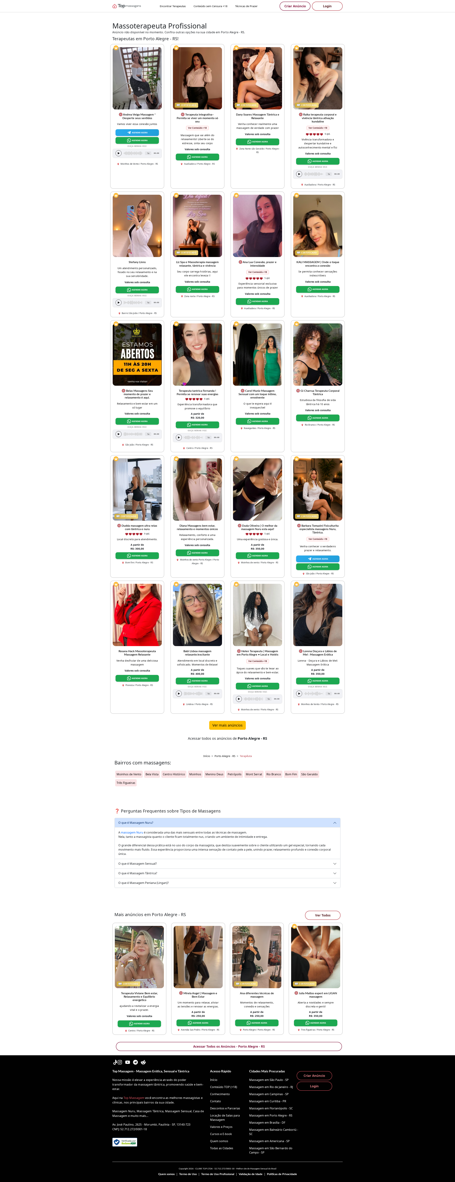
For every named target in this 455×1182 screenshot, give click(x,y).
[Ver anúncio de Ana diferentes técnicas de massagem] (256, 957)
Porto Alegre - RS (225, 756)
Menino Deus (214, 774)
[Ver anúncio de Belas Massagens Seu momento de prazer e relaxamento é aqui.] (137, 354)
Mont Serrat (254, 774)
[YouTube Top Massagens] (127, 1061)
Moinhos (195, 774)
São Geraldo (309, 774)
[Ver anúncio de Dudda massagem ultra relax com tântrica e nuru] (137, 489)
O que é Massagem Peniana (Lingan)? (143, 883)
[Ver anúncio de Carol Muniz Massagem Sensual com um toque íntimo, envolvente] (257, 354)
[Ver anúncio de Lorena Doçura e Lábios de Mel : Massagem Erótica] (317, 615)
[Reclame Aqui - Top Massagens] (124, 1142)
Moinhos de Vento (129, 774)
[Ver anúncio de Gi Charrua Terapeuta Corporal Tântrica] (317, 354)
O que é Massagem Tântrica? (137, 873)
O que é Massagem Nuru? (135, 823)
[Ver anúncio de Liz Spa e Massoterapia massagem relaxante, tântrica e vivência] (197, 226)
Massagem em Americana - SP (269, 1141)
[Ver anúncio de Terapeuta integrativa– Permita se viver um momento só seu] (197, 78)
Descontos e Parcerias (225, 1108)
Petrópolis (235, 774)
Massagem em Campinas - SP (269, 1094)
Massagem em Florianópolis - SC (271, 1108)
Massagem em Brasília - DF (267, 1123)
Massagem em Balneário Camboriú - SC (273, 1132)
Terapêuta (246, 756)
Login (327, 6)
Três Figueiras (126, 783)
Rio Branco (273, 774)
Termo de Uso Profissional (217, 1174)
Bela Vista (152, 774)
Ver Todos (323, 915)
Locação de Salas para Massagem (225, 1117)
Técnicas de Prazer (246, 6)
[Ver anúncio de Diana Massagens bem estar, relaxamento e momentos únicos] (197, 489)
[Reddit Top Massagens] (143, 1061)
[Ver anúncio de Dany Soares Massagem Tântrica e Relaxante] (257, 78)
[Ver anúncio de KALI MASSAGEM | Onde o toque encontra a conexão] (317, 226)
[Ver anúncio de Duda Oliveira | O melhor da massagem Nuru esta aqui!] (257, 489)
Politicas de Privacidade (282, 1174)
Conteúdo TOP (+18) (223, 1087)
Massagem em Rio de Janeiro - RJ (271, 1087)
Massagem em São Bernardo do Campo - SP (270, 1150)
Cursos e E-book (221, 1134)
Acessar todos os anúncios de (227, 738)
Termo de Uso (188, 1174)
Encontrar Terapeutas (173, 6)
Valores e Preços (221, 1127)
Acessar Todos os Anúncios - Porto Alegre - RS (229, 1046)
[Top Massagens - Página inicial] (131, 6)
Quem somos (219, 1141)
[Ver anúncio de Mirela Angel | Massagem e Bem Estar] (198, 957)
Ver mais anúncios (227, 725)
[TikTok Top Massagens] (114, 1061)
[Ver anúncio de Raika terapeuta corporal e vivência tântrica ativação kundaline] (317, 78)
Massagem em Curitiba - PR (267, 1101)
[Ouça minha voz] (119, 153)
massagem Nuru (132, 832)
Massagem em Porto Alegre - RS (270, 1115)
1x (148, 153)
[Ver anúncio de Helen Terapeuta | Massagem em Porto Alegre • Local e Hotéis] (257, 615)
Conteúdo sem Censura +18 (211, 6)
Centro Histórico (174, 774)
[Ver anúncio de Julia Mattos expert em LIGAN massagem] (315, 957)
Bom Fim (291, 774)
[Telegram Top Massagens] (135, 1061)
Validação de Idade (251, 1174)
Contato (215, 1101)
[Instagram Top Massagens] (119, 1061)
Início (206, 756)
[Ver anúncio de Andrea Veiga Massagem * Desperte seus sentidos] (137, 78)
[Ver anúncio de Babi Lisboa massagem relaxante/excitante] (197, 615)
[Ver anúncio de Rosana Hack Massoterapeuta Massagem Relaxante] (137, 615)
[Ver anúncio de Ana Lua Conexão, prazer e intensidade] (257, 226)
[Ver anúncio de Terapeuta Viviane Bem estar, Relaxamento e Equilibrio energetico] (139, 957)
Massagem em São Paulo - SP (269, 1080)
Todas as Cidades (221, 1148)
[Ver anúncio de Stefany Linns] (137, 226)
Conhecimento (220, 1094)
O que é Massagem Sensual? (137, 864)
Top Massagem (134, 1098)
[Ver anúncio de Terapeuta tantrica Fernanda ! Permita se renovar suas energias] (197, 354)
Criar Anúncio (295, 6)
